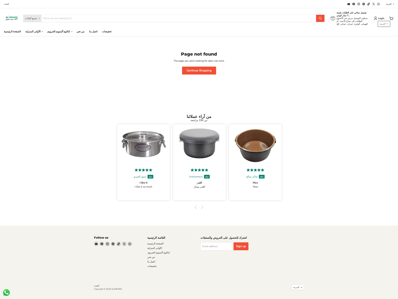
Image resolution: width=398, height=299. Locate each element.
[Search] (320, 18)
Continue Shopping (199, 70)
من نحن (81, 31)
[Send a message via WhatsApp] (6, 292)
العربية (389, 4)
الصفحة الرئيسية (12, 31)
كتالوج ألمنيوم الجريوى (59, 31)
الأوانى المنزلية (33, 31)
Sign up (241, 246)
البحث (6, 4)
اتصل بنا (93, 31)
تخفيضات (106, 31)
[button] (380, 18)
